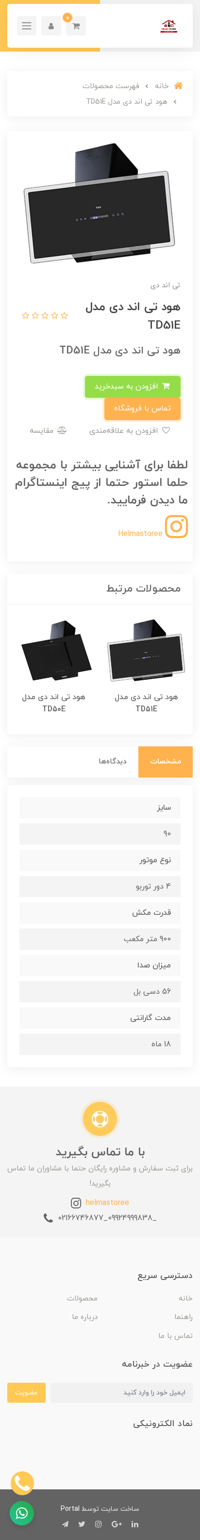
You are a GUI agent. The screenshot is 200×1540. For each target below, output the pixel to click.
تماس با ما (175, 1336)
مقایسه (43, 431)
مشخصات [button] (165, 762)
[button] (76, 26)
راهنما (183, 1317)
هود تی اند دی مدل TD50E (53, 703)
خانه (186, 1299)
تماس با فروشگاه (142, 408)
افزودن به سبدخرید (128, 386)
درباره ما (85, 1317)
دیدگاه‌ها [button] (113, 762)
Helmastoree (141, 534)
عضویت (26, 1392)
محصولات (82, 1299)
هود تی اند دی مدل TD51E (146, 703)
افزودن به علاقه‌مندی (125, 431)
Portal (70, 1509)
